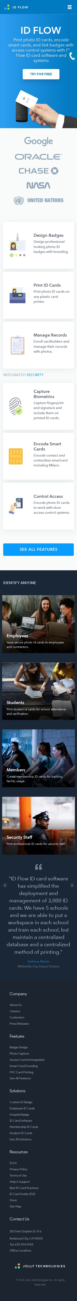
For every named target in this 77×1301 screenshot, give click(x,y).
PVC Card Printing (21, 1072)
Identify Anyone (19, 583)
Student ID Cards (21, 1133)
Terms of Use (18, 1175)
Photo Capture (19, 1053)
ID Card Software (21, 1121)
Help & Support (20, 1182)
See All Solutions (20, 1139)
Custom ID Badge (21, 1102)
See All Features (20, 1078)
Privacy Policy (18, 1169)
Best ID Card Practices (24, 1188)
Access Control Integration (27, 1060)
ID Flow (20, 7)
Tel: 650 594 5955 (21, 1244)
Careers (15, 1011)
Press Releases (19, 1024)
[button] (4, 885)
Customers (17, 1017)
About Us (16, 1005)
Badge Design (19, 1047)
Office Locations (20, 1250)
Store (13, 1200)
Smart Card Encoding (24, 1066)
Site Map (15, 1206)
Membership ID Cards (24, 1127)
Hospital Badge (19, 1114)
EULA (13, 1163)
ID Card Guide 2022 (22, 1194)
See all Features (39, 549)
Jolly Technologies (43, 1266)
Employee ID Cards (22, 1108)
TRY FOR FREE (41, 74)
